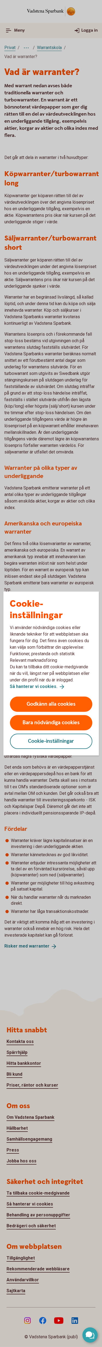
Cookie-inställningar (51, 741)
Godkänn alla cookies (51, 703)
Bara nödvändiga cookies (51, 722)
